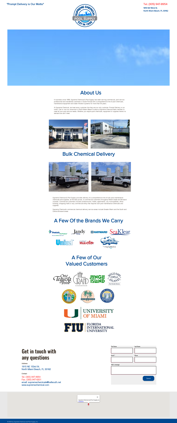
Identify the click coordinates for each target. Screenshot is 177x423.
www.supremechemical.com (35, 385)
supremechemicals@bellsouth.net (44, 382)
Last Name (137, 346)
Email (112, 355)
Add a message (115, 364)
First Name (114, 346)
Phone (136, 355)
